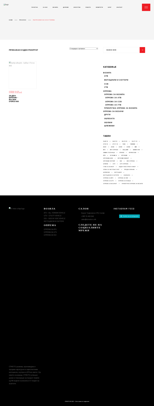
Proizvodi (22, 20)
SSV (121, 161)
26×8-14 (105, 141)
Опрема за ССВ (113, 102)
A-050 (128, 147)
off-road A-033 (108, 158)
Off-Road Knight (123, 158)
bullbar (125, 149)
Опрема (107, 91)
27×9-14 (105, 144)
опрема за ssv (123, 178)
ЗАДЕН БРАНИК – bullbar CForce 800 (14, 99)
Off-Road (124, 155)
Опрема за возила (15, 93)
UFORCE (105, 164)
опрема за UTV (108, 181)
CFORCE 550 (132, 152)
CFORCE (121, 152)
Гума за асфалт (108, 166)
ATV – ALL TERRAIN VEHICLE (54, 213)
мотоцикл (118, 172)
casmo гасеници (109, 152)
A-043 (120, 147)
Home (11, 20)
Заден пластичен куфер (127, 166)
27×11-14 (115, 144)
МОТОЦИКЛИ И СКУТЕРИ (116, 80)
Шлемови (109, 126)
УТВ (106, 87)
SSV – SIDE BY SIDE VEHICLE (54, 218)
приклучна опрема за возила (132, 183)
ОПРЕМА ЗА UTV (50, 232)
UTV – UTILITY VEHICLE (52, 216)
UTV (114, 164)
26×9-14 (115, 141)
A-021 (104, 147)
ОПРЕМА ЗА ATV (50, 229)
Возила (107, 73)
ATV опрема (114, 149)
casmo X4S (136, 149)
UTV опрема (124, 164)
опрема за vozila (124, 181)
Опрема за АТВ (14, 91)
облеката (127, 175)
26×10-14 (124, 141)
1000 (123, 144)
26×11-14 (134, 141)
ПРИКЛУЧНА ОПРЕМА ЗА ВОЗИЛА (120, 108)
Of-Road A (113, 155)
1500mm (132, 144)
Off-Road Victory (109, 161)
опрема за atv (108, 178)
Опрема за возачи (113, 111)
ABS (136, 147)
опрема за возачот (110, 183)
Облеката (109, 119)
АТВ (106, 76)
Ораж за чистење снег (111, 169)
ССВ (106, 84)
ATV (104, 149)
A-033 (112, 147)
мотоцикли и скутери (111, 175)
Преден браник (129, 169)
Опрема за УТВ (113, 105)
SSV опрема (131, 161)
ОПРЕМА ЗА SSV (50, 235)
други (107, 115)
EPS (104, 155)
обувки (108, 123)
